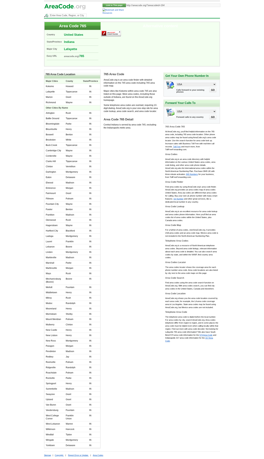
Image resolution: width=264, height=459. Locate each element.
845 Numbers (192, 174)
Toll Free (177, 147)
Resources (107, 13)
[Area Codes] (65, 9)
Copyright (59, 455)
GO (213, 90)
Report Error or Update (78, 455)
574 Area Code (206, 335)
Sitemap (47, 455)
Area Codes (98, 455)
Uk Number (178, 199)
